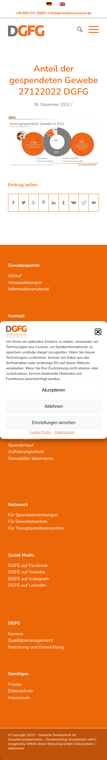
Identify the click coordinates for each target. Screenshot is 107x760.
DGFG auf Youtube (26, 572)
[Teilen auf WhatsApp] (34, 202)
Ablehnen (54, 406)
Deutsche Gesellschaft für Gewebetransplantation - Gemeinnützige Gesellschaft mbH (51, 737)
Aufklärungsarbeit (26, 452)
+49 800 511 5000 (30, 13)
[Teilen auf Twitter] (24, 202)
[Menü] (91, 29)
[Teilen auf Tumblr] (64, 202)
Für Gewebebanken (28, 521)
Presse (14, 684)
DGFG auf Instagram (28, 579)
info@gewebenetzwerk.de (70, 13)
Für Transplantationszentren (36, 528)
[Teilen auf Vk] (74, 202)
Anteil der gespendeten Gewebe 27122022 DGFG (53, 80)
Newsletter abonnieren (31, 458)
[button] (98, 332)
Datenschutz (64, 432)
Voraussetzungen (25, 282)
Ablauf (14, 276)
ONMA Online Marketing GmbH (49, 744)
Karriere (15, 634)
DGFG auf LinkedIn (27, 585)
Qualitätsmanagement (30, 640)
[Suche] (77, 29)
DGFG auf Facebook (28, 565)
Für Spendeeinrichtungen (33, 515)
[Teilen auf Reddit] (84, 202)
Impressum (19, 698)
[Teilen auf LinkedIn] (54, 202)
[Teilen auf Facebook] (13, 202)
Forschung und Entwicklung (36, 647)
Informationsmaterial (28, 289)
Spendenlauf (21, 445)
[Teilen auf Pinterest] (43, 202)
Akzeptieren (53, 389)
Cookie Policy (40, 432)
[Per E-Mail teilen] (94, 202)
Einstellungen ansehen (53, 422)
